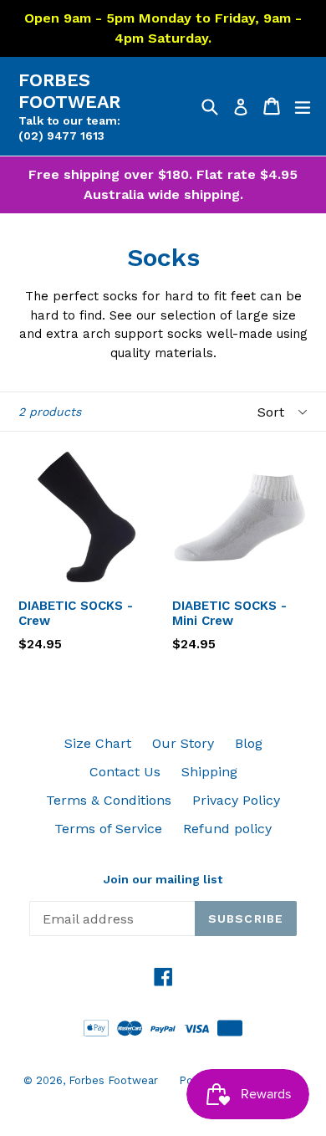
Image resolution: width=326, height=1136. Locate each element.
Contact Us (124, 772)
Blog (248, 743)
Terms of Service (108, 829)
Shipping (209, 772)
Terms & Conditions (108, 800)
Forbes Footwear (69, 90)
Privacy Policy (236, 800)
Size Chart (97, 743)
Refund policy (227, 829)
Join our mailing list (163, 879)
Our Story (183, 743)
